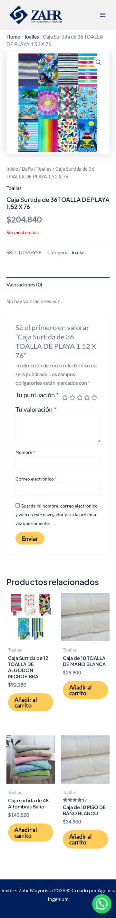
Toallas (31, 36)
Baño (27, 169)
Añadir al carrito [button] (26, 702)
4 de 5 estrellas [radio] (87, 397)
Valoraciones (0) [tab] (24, 284)
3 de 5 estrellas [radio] (80, 397)
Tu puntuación (37, 395)
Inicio (12, 169)
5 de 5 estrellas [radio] (94, 397)
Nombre (25, 452)
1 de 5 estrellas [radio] (65, 397)
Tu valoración (35, 409)
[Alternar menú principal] (103, 15)
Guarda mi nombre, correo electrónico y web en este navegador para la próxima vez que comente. (56, 514)
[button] (98, 62)
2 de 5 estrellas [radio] (72, 397)
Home (13, 36)
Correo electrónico (36, 479)
